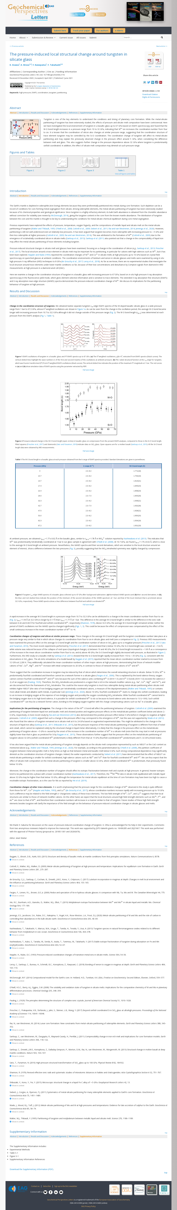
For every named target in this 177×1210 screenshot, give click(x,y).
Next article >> (161, 46)
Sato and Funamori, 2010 (67, 444)
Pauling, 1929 (34, 682)
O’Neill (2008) (105, 542)
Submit (93, 37)
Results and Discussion (40, 113)
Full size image (88, 370)
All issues (81, 37)
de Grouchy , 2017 (72, 261)
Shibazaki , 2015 (63, 724)
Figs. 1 (78, 626)
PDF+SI (157, 66)
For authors (102, 30)
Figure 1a (81, 309)
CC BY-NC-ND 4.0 (52, 88)
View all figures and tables (125, 174)
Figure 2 (61, 170)
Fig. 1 (43, 315)
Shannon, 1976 (87, 623)
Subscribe (47, 1186)
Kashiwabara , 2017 (84, 774)
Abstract (13, 113)
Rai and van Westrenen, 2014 (122, 228)
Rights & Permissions (151, 97)
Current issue (66, 37)
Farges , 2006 (105, 675)
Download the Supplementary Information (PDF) (31, 1169)
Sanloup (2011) (95, 238)
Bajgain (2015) (84, 659)
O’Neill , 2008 (64, 228)
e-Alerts (119, 30)
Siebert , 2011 (99, 228)
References (73, 113)
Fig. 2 (112, 312)
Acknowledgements (59, 113)
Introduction (24, 113)
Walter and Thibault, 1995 (43, 228)
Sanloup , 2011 (44, 724)
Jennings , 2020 (145, 228)
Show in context (18, 860)
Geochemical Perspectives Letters (77, 14)
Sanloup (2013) (63, 655)
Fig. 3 (72, 548)
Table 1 (121, 170)
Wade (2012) (156, 718)
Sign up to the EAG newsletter (65, 1186)
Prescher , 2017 (35, 444)
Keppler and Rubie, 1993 (44, 790)
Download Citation (150, 94)
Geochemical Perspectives (100, 14)
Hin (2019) (80, 780)
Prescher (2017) (78, 646)
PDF (150, 66)
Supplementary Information (91, 113)
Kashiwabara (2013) (135, 538)
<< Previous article (17, 46)
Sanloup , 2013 (75, 238)
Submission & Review (42, 37)
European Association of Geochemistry (48, 86)
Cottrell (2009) (144, 708)
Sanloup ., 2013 (139, 444)
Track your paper (81, 30)
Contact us (35, 1186)
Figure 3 (90, 170)
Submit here (60, 30)
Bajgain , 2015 (65, 734)
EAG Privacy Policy (88, 1206)
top (166, 192)
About (22, 37)
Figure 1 (30, 170)
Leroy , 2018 (91, 261)
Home (13, 37)
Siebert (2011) (113, 754)
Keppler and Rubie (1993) (39, 254)
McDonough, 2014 (59, 215)
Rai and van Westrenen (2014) (62, 715)
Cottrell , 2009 (81, 228)
